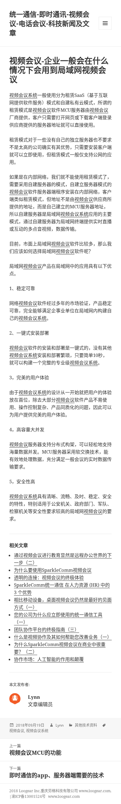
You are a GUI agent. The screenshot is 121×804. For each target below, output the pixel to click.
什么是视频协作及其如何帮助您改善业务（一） (63, 637)
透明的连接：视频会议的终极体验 (49, 577)
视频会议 (42, 110)
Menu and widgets (105, 29)
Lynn (60, 725)
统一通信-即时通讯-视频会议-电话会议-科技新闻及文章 (49, 23)
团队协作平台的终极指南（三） (46, 629)
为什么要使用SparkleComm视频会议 (53, 570)
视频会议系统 (23, 95)
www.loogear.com (64, 796)
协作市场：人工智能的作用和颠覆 (49, 659)
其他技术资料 (86, 725)
